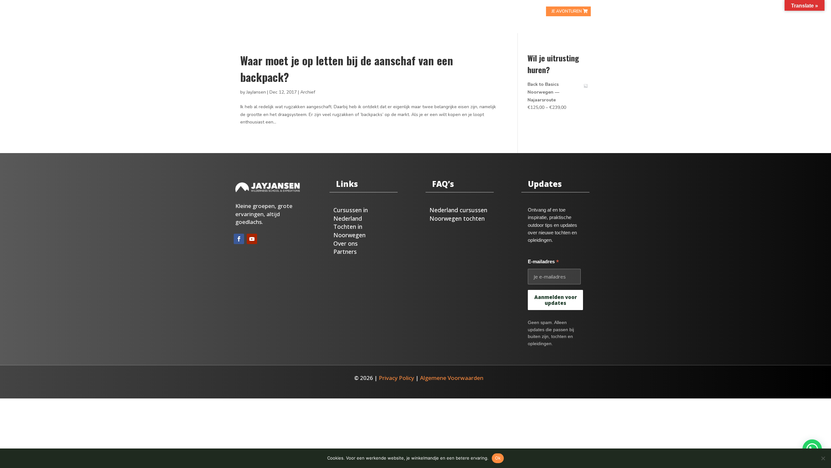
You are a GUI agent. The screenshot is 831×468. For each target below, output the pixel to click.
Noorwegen (393, 11)
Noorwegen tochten (457, 218)
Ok (498, 458)
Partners (345, 251)
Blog (480, 11)
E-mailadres (543, 262)
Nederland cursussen (458, 210)
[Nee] (823, 458)
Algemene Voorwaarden (451, 378)
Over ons (427, 11)
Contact (456, 11)
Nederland (358, 11)
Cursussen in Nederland (350, 214)
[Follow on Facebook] (239, 239)
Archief (307, 92)
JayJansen (256, 92)
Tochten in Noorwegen (349, 231)
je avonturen (567, 11)
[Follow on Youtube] (252, 239)
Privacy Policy (396, 378)
